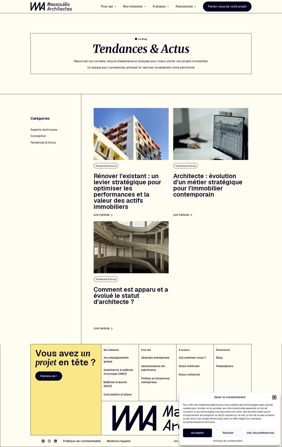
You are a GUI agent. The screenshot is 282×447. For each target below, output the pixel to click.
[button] (274, 397)
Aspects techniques (44, 129)
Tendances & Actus (43, 142)
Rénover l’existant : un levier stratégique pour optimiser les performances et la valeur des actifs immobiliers (127, 191)
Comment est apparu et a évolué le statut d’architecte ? (131, 296)
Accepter (197, 433)
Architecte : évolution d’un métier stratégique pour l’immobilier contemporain (207, 185)
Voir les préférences (260, 433)
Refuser (228, 433)
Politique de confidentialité (227, 440)
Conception (38, 136)
